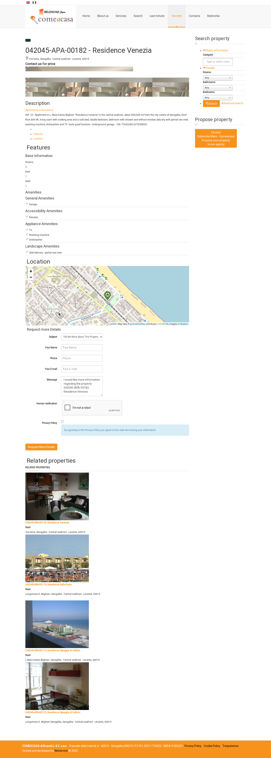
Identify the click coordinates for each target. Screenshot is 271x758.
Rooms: (207, 72)
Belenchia (213, 15)
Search (138, 15)
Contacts (194, 15)
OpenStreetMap (137, 323)
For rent (177, 15)
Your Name (51, 347)
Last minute (157, 15)
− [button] (31, 277)
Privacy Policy (49, 423)
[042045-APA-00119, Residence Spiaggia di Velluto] (57, 624)
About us (103, 15)
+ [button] (31, 271)
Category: (208, 54)
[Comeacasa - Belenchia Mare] (50, 16)
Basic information (217, 50)
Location (38, 138)
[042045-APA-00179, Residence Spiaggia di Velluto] (57, 686)
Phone (53, 358)
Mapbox (184, 323)
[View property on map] (27, 75)
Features (38, 134)
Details (210, 67)
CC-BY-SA (163, 323)
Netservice (61, 750)
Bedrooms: (209, 92)
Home (86, 15)
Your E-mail (51, 369)
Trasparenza (230, 745)
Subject (53, 336)
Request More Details (41, 447)
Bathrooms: (209, 82)
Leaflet (113, 323)
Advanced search (232, 103)
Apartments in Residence (39, 110)
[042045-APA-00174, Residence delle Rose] (57, 558)
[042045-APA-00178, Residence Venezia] (57, 496)
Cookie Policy (212, 745)
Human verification (47, 403)
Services (121, 15)
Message (52, 379)
